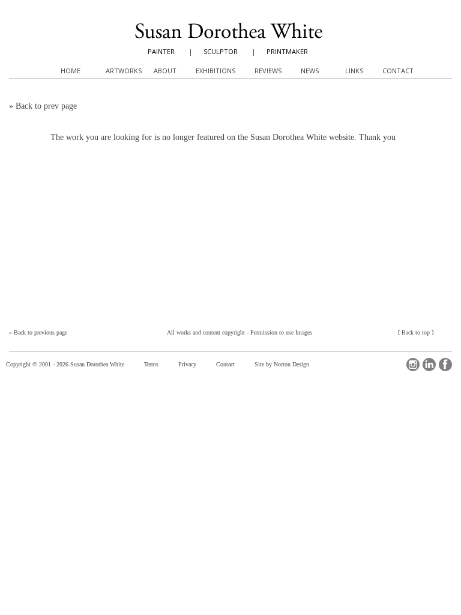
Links (354, 70)
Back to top (416, 332)
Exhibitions (215, 70)
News (310, 70)
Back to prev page (46, 106)
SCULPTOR (220, 51)
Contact (225, 364)
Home (70, 70)
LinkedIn (429, 364)
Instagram (413, 364)
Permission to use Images (281, 332)
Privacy (187, 364)
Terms (151, 364)
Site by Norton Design (282, 364)
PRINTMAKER (287, 51)
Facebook (445, 364)
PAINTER (161, 51)
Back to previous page (40, 332)
